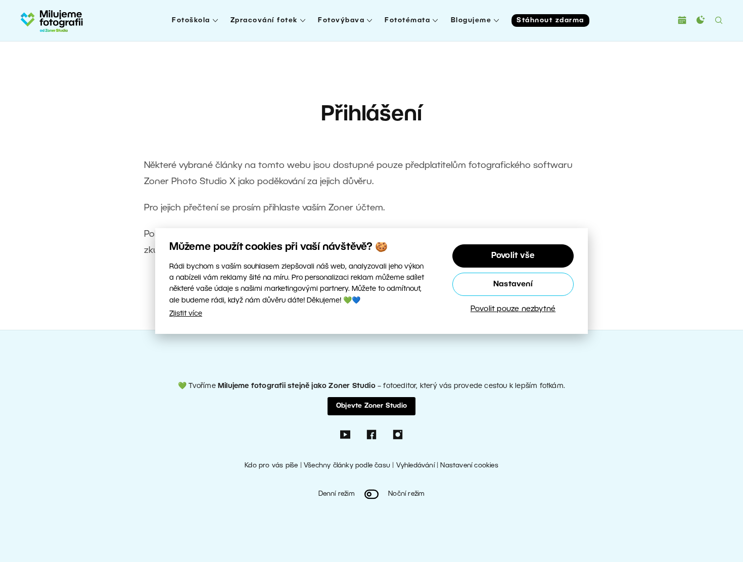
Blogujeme (471, 20)
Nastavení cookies (469, 465)
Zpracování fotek (264, 20)
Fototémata (407, 20)
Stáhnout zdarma (550, 20)
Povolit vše (513, 256)
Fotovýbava (341, 20)
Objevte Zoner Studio (371, 406)
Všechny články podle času (347, 465)
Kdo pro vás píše (271, 465)
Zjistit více (185, 314)
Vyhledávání (415, 465)
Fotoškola (191, 20)
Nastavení (513, 284)
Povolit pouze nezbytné (513, 309)
